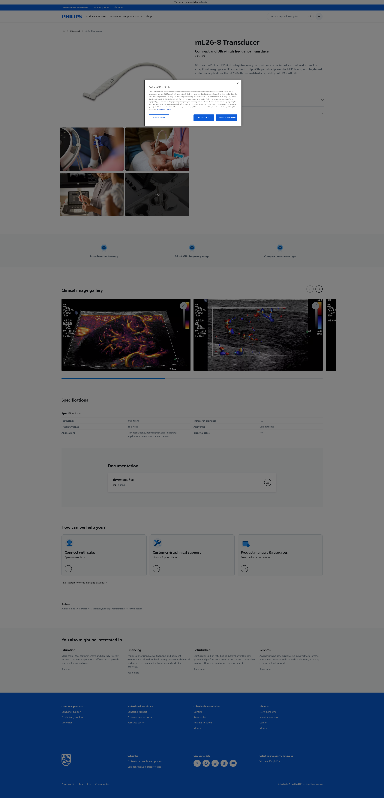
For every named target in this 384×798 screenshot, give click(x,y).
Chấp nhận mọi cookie (227, 117)
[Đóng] (237, 83)
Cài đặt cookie (159, 117)
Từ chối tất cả (203, 117)
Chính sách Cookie (164, 109)
